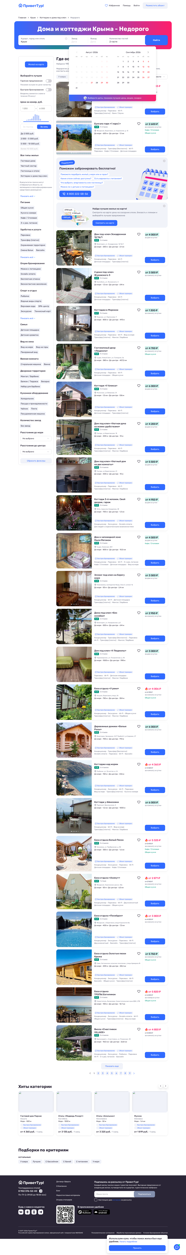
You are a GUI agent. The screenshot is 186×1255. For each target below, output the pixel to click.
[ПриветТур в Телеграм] (40, 1211)
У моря (96, 1161)
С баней (67, 1161)
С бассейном (52, 1161)
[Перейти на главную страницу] (31, 7)
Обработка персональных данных (129, 1233)
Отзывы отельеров (64, 1200)
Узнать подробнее (128, 1241)
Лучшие (36, 1161)
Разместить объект (155, 5)
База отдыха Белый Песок (109, 840)
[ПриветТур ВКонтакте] (20, 1211)
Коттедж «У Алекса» (105, 385)
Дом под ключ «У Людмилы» (110, 650)
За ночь (44, 127)
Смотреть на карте (105, 223)
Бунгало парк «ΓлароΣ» (107, 123)
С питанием (82, 1161)
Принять (137, 1248)
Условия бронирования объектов (155, 1233)
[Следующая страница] (134, 1073)
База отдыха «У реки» (106, 688)
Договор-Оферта (63, 1182)
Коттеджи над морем (106, 764)
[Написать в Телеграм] (40, 1191)
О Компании (61, 1186)
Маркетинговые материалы (68, 1195)
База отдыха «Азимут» (107, 877)
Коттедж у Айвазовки (106, 802)
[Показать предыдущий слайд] (59, 99)
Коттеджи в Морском (106, 310)
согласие (116, 1200)
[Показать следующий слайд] (89, 137)
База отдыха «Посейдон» (108, 915)
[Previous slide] (161, 1086)
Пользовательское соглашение (103, 1233)
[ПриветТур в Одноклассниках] (34, 1211)
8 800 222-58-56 (77, 193)
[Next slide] (166, 1086)
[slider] (21, 121)
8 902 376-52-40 (27, 1191)
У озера (62, 76)
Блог (58, 1191)
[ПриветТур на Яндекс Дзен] (27, 1211)
